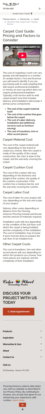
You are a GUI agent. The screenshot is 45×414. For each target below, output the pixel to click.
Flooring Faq (25, 19)
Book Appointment (20, 311)
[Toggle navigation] (39, 8)
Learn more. (18, 400)
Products (7, 331)
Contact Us (8, 357)
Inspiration (8, 337)
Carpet (36, 19)
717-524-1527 (8, 9)
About (6, 350)
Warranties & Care (12, 344)
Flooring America (9, 19)
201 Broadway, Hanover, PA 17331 (16, 370)
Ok (22, 405)
